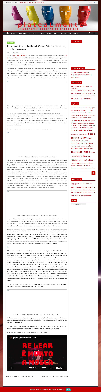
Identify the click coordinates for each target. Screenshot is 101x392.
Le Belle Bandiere (76, 125)
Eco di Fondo (74, 117)
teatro (91, 143)
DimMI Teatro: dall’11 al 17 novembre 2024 (54, 376)
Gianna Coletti (83, 123)
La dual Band (90, 123)
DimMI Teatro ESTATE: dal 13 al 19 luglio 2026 (32, 2)
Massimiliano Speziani (80, 127)
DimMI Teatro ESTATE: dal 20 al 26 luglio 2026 (83, 91)
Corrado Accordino (82, 113)
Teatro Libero (89, 160)
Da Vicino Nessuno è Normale (85, 115)
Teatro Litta (74, 163)
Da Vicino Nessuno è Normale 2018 (80, 72)
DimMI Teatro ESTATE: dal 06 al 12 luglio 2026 (83, 96)
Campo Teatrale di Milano (19, 55)
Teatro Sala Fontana (81, 166)
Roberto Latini (83, 141)
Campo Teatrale (83, 108)
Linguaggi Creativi (87, 125)
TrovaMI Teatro (66, 33)
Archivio (75, 33)
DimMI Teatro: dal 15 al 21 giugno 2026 (81, 98)
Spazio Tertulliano (82, 143)
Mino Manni (90, 127)
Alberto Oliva (75, 108)
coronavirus (74, 113)
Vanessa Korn (91, 168)
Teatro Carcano (75, 146)
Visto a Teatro (33, 33)
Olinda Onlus (75, 134)
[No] (99, 389)
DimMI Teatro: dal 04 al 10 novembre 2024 (20, 376)
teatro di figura (89, 148)
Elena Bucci (81, 117)
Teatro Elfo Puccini (80, 151)
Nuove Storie (88, 130)
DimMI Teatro (23, 33)
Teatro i (80, 160)
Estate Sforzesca (82, 120)
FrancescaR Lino (21, 52)
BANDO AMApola (75, 77)
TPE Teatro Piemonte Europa (81, 168)
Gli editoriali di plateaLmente (50, 33)
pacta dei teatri (83, 134)
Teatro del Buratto (84, 146)
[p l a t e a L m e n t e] (50, 5)
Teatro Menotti (84, 163)
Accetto (68, 389)
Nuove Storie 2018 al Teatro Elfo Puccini (81, 74)
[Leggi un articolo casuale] (93, 33)
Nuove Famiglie (77, 130)
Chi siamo (13, 33)
